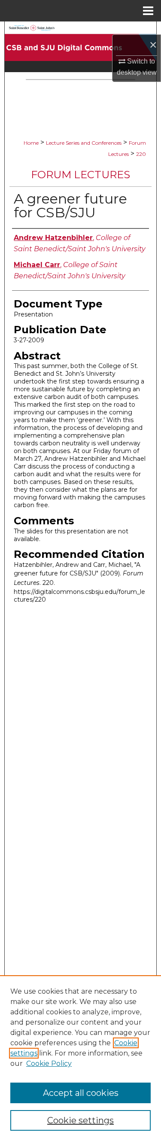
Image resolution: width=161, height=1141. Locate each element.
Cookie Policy (49, 1063)
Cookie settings (80, 1120)
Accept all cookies (80, 1093)
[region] (80, 1058)
